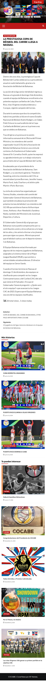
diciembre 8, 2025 (10, 623)
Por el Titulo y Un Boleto (12, 620)
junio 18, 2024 (9, 49)
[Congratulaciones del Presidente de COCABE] (23, 520)
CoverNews (21, 677)
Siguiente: (23, 325)
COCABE (6, 491)
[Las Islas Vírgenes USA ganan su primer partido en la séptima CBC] (23, 643)
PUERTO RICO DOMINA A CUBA (15, 452)
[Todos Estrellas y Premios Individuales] (23, 561)
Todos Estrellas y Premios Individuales (17, 579)
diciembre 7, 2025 (10, 666)
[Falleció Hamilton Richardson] (23, 479)
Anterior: (22, 315)
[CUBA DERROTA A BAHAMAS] (23, 355)
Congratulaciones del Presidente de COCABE (19, 538)
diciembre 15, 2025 (10, 541)
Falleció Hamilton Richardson (14, 497)
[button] (3, 25)
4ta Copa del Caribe (9, 36)
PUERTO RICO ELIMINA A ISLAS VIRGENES (19, 412)
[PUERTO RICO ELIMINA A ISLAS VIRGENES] (23, 395)
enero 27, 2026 (9, 500)
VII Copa (6, 573)
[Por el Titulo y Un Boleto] (23, 602)
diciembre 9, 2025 (10, 582)
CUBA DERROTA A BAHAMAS (14, 373)
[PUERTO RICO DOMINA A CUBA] (23, 434)
